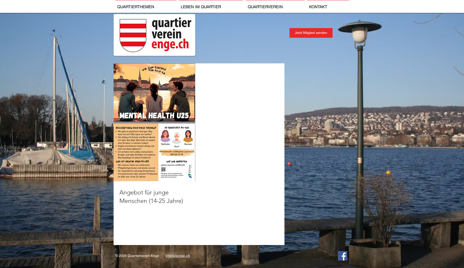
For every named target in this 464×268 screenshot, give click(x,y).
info (169, 256)
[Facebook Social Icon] (342, 256)
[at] (174, 256)
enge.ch (183, 256)
